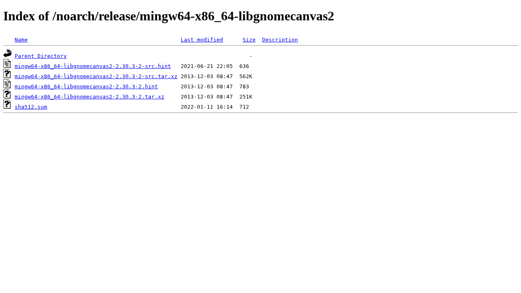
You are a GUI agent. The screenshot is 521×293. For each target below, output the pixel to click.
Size (249, 40)
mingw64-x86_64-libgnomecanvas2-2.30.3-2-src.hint (93, 66)
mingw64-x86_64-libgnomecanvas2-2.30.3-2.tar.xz (89, 97)
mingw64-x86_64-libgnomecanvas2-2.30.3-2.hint (86, 86)
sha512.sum (31, 107)
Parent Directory (41, 56)
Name (21, 40)
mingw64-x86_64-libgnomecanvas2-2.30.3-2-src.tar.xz (96, 76)
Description (280, 40)
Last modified (202, 40)
